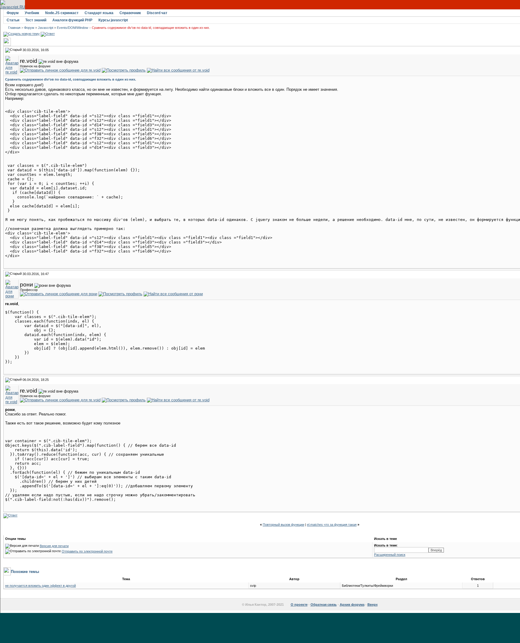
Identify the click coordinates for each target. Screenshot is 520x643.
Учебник (32, 13)
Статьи (13, 20)
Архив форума (352, 604)
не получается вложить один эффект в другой (40, 585)
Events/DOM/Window (72, 27)
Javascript (45, 27)
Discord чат (157, 13)
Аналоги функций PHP (72, 20)
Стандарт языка (99, 13)
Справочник (130, 13)
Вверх (372, 604)
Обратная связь (324, 604)
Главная (14, 27)
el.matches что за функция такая (332, 524)
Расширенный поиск (389, 554)
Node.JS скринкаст (62, 13)
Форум (13, 13)
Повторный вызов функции (283, 524)
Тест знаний (35, 20)
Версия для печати (54, 546)
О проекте (299, 604)
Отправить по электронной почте (87, 551)
